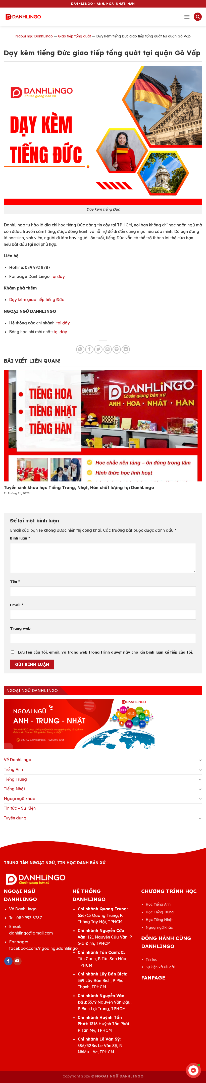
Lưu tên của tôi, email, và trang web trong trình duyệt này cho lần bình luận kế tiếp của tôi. (105, 652)
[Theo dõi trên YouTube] (17, 961)
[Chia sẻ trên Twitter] (98, 349)
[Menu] (187, 17)
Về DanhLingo (17, 759)
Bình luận (20, 538)
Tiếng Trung (15, 779)
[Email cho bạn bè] (108, 349)
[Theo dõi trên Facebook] (8, 961)
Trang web (20, 628)
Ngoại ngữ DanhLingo (34, 36)
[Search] (198, 17)
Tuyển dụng (15, 817)
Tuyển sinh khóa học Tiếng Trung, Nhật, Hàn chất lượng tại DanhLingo (79, 487)
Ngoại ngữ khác (19, 798)
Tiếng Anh (13, 769)
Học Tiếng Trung (160, 912)
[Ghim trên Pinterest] (117, 349)
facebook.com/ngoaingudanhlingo (43, 948)
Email (16, 605)
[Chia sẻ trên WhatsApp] (80, 349)
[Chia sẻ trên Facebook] (89, 349)
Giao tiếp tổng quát (74, 36)
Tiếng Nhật (14, 788)
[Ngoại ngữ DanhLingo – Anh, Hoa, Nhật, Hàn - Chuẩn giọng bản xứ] (23, 16)
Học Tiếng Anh (158, 904)
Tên (15, 581)
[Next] (194, 427)
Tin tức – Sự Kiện (20, 808)
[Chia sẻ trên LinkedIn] (126, 349)
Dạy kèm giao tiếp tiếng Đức (36, 299)
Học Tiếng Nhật (159, 919)
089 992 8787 (29, 917)
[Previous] (11, 427)
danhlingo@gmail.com (31, 933)
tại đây (58, 276)
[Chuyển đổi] (200, 760)
